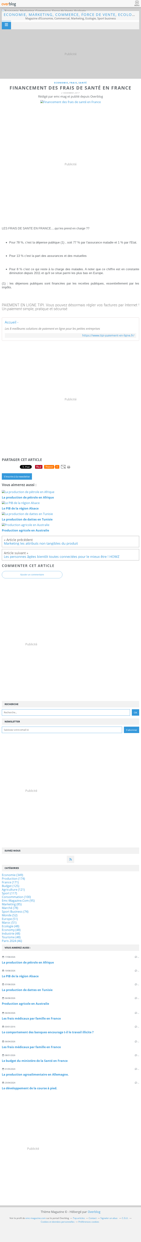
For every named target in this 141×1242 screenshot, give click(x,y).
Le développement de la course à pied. (29, 1088)
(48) (10, 926)
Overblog (94, 1212)
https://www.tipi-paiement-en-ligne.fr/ (108, 335)
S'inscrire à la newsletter (17, 476)
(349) (12, 875)
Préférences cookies (88, 1221)
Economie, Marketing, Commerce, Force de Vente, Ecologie (71, 14)
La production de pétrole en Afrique (28, 962)
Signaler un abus (109, 1218)
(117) (9, 893)
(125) (10, 886)
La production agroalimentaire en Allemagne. (35, 1074)
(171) (10, 882)
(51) (10, 919)
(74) (15, 912)
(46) (12, 941)
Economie (61, 82)
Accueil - (11, 322)
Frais (73, 82)
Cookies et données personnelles (58, 1221)
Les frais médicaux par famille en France (31, 1018)
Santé (83, 82)
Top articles (79, 1218)
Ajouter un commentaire (32, 574)
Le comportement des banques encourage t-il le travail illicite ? (48, 1032)
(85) (12, 904)
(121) (13, 890)
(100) (16, 897)
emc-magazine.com (36, 1218)
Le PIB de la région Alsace (20, 976)
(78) (10, 908)
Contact (93, 1218)
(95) (18, 901)
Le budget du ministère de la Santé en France (35, 1061)
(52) (9, 915)
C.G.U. (125, 1218)
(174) (13, 879)
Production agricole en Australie (25, 1004)
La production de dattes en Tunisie (27, 990)
